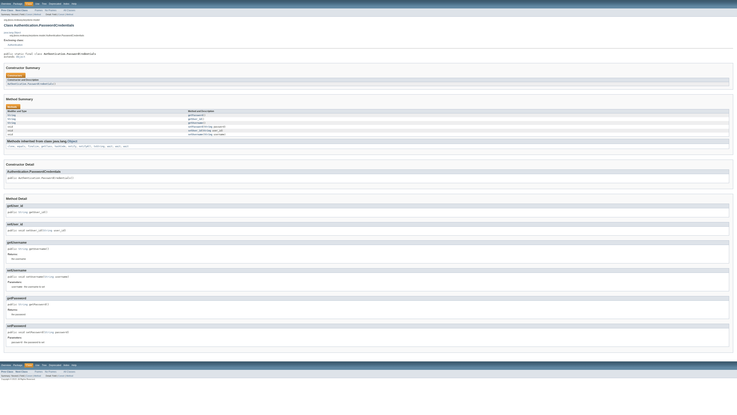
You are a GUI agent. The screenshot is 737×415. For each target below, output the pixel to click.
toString (99, 146)
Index (66, 3)
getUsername (195, 123)
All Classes (69, 10)
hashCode (60, 146)
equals (21, 146)
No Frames (50, 10)
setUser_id (195, 130)
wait (109, 146)
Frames (39, 10)
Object (20, 56)
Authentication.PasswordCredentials (30, 84)
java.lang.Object (12, 32)
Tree (44, 3)
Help (74, 3)
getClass (46, 146)
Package (17, 3)
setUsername (195, 134)
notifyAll (85, 146)
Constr (29, 14)
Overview (6, 3)
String (11, 115)
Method (37, 14)
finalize (33, 146)
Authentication (15, 45)
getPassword (195, 115)
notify (72, 146)
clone (11, 146)
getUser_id (195, 119)
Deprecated (55, 3)
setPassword (195, 126)
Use (37, 3)
